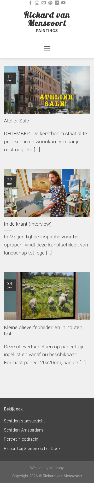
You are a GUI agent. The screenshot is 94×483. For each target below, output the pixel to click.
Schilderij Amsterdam (23, 430)
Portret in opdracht (21, 439)
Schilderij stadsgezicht (24, 421)
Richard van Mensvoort (47, 18)
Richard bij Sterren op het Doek (32, 448)
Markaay (56, 468)
